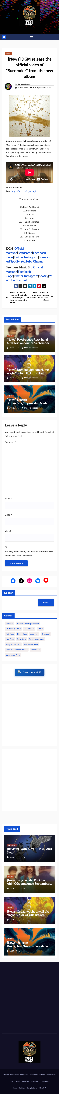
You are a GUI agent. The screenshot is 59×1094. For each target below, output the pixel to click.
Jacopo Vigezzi (24, 84)
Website (9, 531)
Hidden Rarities (19, 1088)
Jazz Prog (34, 634)
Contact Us (46, 1081)
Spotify (15, 261)
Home (11, 1081)
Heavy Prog (22, 634)
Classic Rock (29, 629)
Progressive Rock (13, 644)
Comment (10, 442)
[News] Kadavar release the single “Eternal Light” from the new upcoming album (20, 297)
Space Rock (35, 650)
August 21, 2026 (17, 857)
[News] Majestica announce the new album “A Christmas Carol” (39, 296)
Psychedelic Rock (31, 644)
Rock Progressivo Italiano (17, 650)
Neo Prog (10, 639)
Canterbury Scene (13, 629)
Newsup (39, 1074)
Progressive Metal (36, 639)
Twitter (18, 257)
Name (8, 498)
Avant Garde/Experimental (28, 623)
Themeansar (51, 1074)
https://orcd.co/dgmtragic (24, 191)
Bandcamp (25, 253)
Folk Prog (10, 634)
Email (8, 514)
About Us (43, 1088)
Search (8, 592)
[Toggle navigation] (32, 37)
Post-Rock (21, 639)
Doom (40, 629)
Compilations (32, 1088)
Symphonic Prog (13, 655)
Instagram (31, 257)
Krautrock (46, 634)
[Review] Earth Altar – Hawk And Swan (29, 850)
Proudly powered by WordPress (16, 1074)
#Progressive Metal (42, 87)
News (8, 53)
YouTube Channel (32, 261)
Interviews (35, 1081)
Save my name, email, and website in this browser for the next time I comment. (29, 553)
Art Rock (9, 623)
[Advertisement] (29, 714)
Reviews (11, 845)
